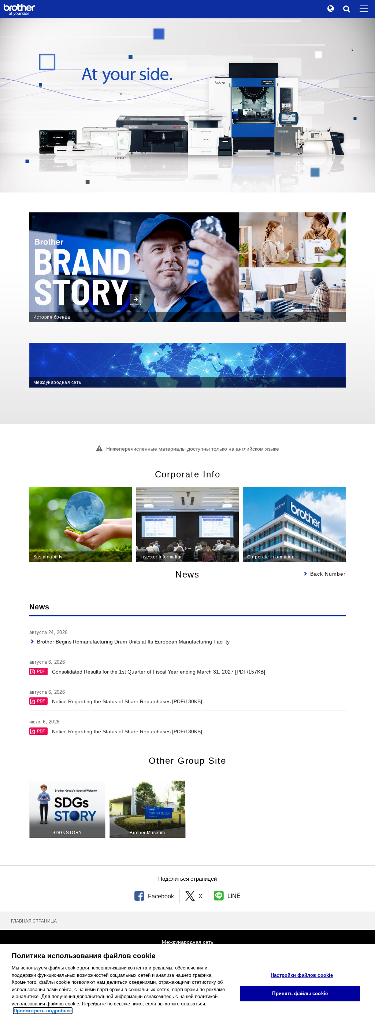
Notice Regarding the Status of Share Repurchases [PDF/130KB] (127, 701)
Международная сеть (187, 942)
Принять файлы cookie (300, 993)
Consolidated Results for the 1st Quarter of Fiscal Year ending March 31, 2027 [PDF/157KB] (158, 672)
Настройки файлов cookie (302, 975)
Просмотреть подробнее (43, 1010)
